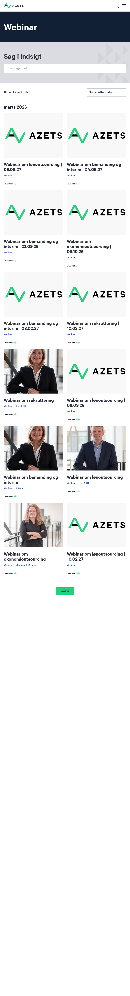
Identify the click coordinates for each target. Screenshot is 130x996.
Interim (19, 488)
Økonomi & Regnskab (27, 565)
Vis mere (65, 591)
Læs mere (11, 184)
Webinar (8, 175)
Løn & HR (21, 406)
